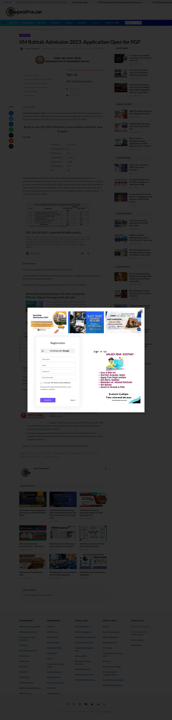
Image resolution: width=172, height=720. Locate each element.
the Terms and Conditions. (61, 383)
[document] (86, 360)
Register (47, 400)
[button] (141, 311)
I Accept (47, 383)
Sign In (73, 400)
